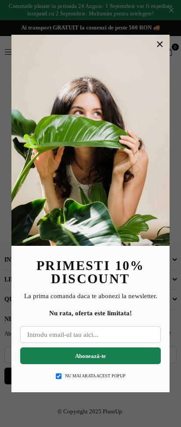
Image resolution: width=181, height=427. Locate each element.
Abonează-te (90, 356)
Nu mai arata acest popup (95, 375)
